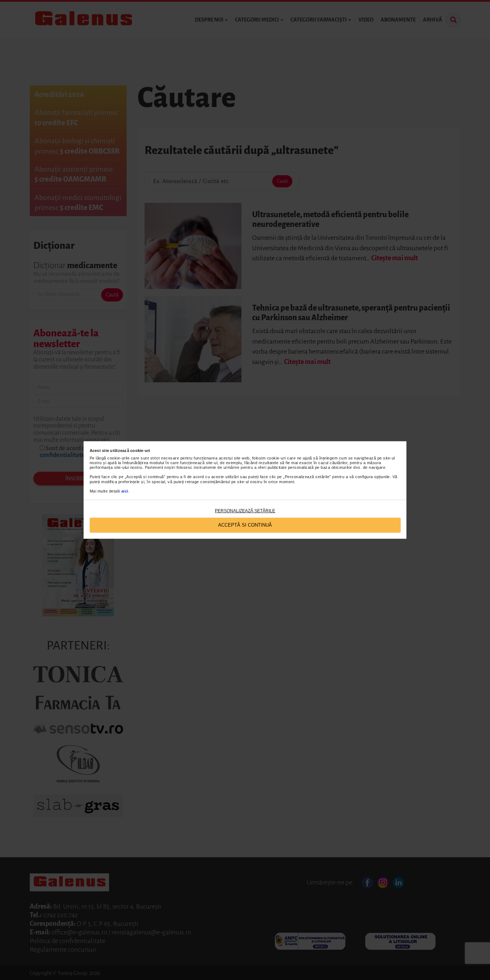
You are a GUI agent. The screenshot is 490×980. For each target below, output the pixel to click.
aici (124, 491)
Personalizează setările (245, 510)
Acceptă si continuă (245, 525)
